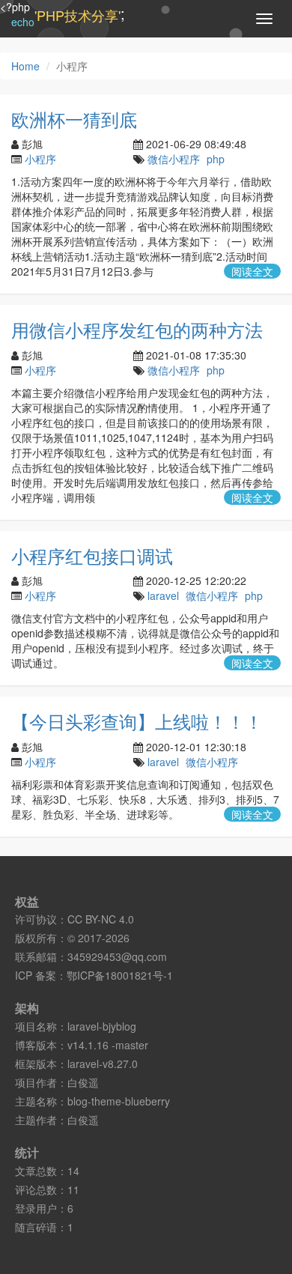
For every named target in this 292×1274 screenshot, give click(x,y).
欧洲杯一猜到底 (74, 119)
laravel (163, 595)
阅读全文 (252, 271)
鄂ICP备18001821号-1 (120, 975)
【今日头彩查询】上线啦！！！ (137, 721)
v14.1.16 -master (107, 1044)
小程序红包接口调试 (92, 555)
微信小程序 (173, 158)
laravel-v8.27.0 (102, 1063)
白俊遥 (83, 1082)
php (216, 158)
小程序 (40, 158)
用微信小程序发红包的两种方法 (137, 329)
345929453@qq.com (117, 956)
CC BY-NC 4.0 (100, 918)
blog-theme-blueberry (118, 1100)
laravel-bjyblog (101, 1026)
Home (25, 65)
